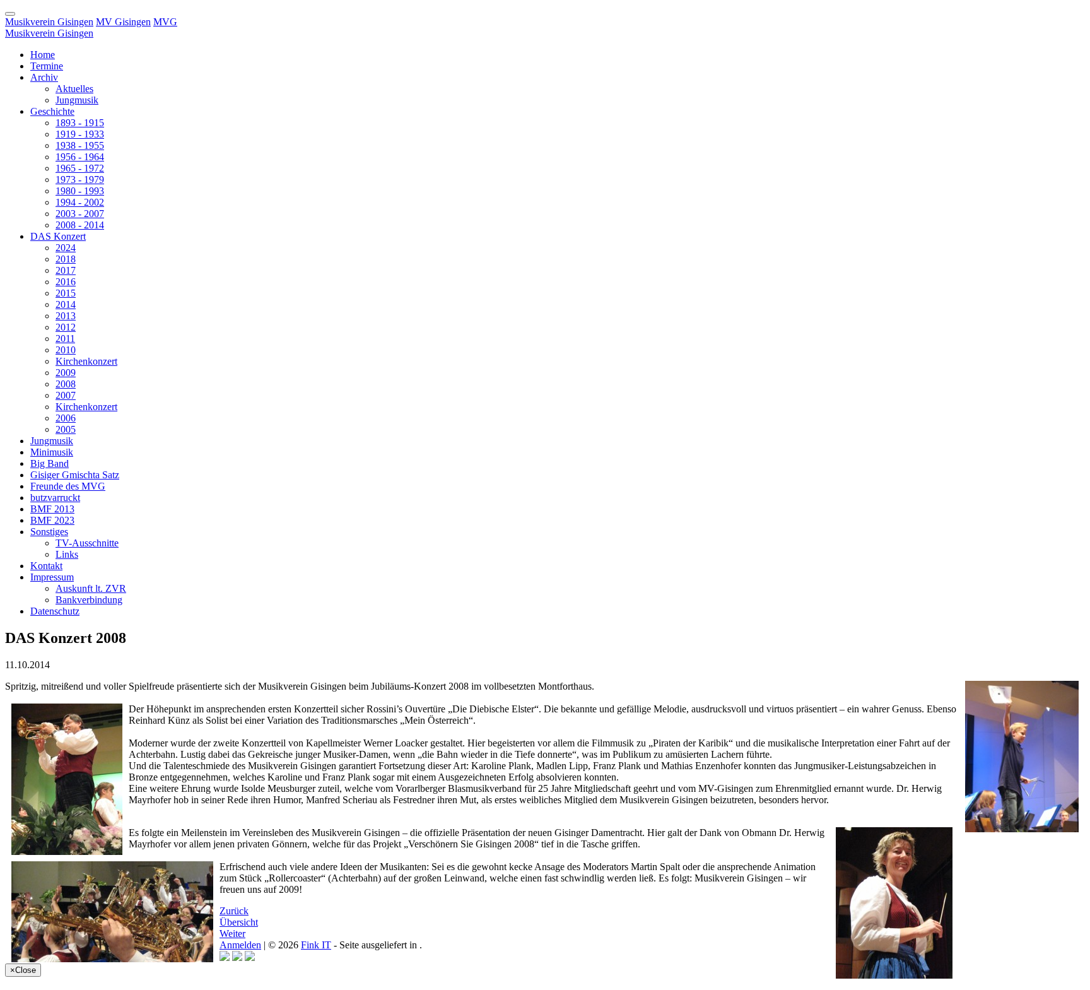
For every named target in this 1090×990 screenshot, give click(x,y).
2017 (66, 270)
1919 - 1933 (80, 134)
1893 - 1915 (80, 122)
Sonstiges (49, 531)
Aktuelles (74, 88)
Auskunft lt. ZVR (91, 588)
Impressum (52, 577)
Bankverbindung (89, 599)
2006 (66, 418)
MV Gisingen (123, 21)
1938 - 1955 (80, 145)
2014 (66, 304)
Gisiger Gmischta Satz (74, 474)
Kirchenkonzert (86, 361)
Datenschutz (54, 611)
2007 (66, 395)
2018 (66, 259)
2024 (66, 247)
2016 (66, 281)
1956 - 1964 (80, 156)
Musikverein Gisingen (49, 21)
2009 (66, 372)
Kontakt (46, 565)
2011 (65, 338)
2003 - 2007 (80, 213)
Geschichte (52, 111)
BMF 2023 (52, 520)
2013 (66, 315)
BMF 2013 (52, 509)
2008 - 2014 (80, 225)
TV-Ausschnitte (87, 543)
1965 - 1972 (80, 168)
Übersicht (239, 922)
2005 (66, 429)
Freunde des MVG (67, 486)
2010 (66, 350)
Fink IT (316, 945)
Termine (46, 66)
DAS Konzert (58, 236)
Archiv (44, 77)
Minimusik (51, 452)
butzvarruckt (55, 497)
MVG (165, 21)
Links (67, 554)
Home (42, 54)
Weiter (232, 933)
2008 (66, 384)
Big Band (49, 463)
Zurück (234, 910)
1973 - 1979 (80, 179)
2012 (66, 327)
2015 (66, 293)
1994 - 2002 (80, 202)
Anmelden (240, 945)
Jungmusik (77, 100)
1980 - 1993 (80, 191)
